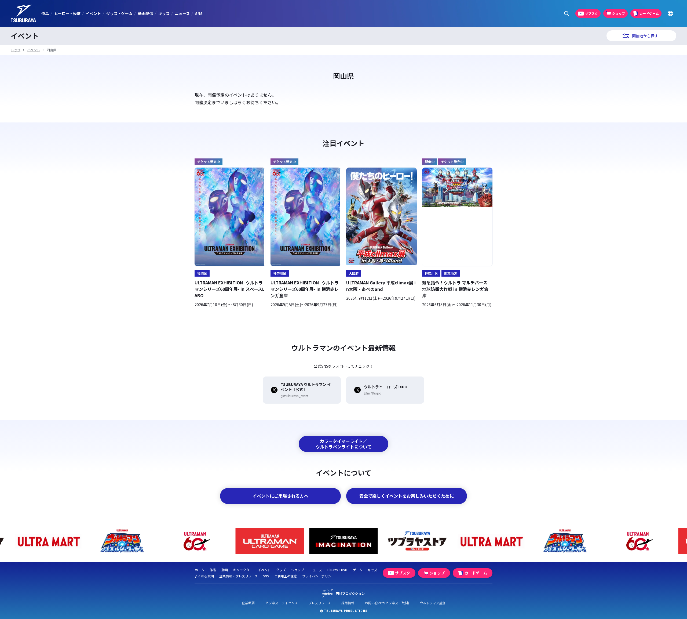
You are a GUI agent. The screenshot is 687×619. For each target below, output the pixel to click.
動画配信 (145, 13)
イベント (93, 13)
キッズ (164, 13)
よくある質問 (204, 576)
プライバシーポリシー (318, 576)
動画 (224, 569)
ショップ (297, 569)
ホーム (199, 569)
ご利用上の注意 (285, 576)
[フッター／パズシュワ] (122, 541)
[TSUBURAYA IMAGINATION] (343, 541)
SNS (199, 13)
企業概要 (248, 602)
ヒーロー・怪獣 (67, 13)
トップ (15, 50)
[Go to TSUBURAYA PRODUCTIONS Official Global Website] (670, 14)
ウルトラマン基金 (432, 602)
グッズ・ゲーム (119, 13)
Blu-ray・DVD (337, 569)
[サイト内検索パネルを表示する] (567, 14)
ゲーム (357, 569)
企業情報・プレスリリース (238, 576)
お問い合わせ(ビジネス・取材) (387, 602)
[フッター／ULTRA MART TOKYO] (48, 541)
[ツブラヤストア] (417, 541)
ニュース (182, 13)
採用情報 (347, 602)
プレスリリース (319, 602)
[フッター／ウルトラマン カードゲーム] (270, 541)
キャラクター (243, 569)
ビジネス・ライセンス (281, 602)
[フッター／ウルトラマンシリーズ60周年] (196, 541)
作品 (45, 13)
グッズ (281, 569)
